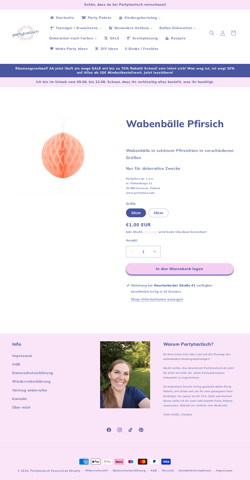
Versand (150, 232)
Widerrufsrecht (96, 470)
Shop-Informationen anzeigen (157, 299)
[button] (212, 33)
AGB (16, 364)
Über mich (21, 407)
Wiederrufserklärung (31, 381)
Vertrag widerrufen (29, 390)
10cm (136, 213)
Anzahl (131, 240)
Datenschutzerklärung (32, 373)
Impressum (22, 356)
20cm (158, 213)
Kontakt (19, 399)
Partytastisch (40, 470)
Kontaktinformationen (195, 470)
